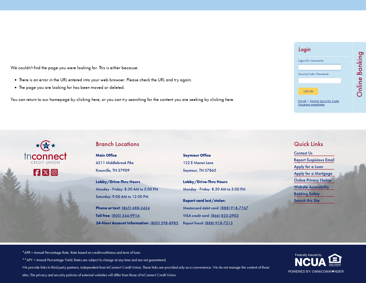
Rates (300, 19)
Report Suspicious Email (314, 159)
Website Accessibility (311, 186)
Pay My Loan (350, 5)
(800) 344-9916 (126, 215)
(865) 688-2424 (274, 5)
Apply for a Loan (308, 166)
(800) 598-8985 (164, 223)
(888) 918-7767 (234, 208)
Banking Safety (307, 193)
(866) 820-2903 (225, 215)
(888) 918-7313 (219, 223)
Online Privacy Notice (312, 180)
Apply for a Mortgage (313, 173)
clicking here (88, 99)
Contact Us (303, 153)
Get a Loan (318, 5)
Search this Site (307, 200)
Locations (281, 19)
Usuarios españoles (311, 104)
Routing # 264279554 (333, 19)
